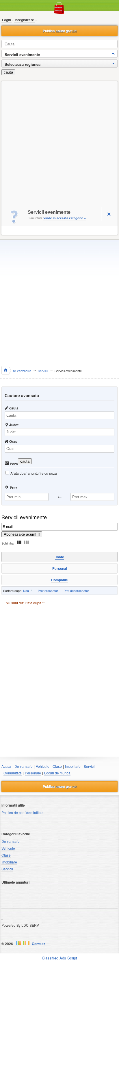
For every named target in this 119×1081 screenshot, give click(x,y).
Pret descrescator (76, 590)
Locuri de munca (57, 772)
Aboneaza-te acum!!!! (22, 534)
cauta (8, 72)
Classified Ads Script (59, 958)
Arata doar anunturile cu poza (33, 473)
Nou (26, 590)
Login (6, 19)
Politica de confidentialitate (22, 812)
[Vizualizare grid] (26, 542)
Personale (33, 772)
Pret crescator (48, 590)
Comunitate (12, 772)
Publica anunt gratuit (60, 30)
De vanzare (23, 766)
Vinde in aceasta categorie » (64, 218)
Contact (38, 943)
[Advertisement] (59, 143)
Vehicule (42, 766)
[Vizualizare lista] (19, 542)
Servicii (89, 766)
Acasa (6, 766)
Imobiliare (73, 766)
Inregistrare (24, 19)
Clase (57, 766)
